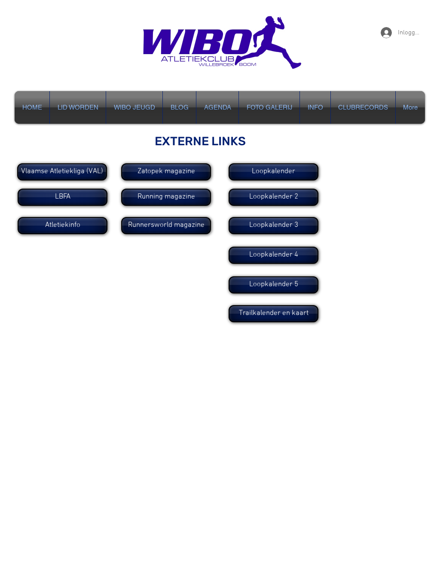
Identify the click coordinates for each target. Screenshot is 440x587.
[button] (315, 107)
